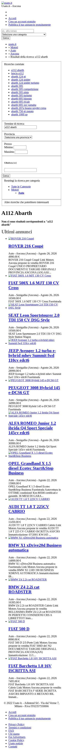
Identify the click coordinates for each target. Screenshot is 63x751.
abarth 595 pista (20, 92)
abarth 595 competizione (24, 89)
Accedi (12, 18)
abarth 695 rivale (20, 101)
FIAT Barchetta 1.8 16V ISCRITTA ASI (29, 668)
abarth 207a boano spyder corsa (28, 108)
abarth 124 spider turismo (25, 82)
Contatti (12, 746)
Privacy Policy (16, 724)
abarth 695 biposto (21, 98)
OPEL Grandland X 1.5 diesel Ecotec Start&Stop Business (30, 468)
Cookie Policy (16, 740)
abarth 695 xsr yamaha (23, 104)
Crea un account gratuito (22, 21)
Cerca (6, 38)
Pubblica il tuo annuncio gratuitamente (29, 24)
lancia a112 (17, 73)
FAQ (11, 730)
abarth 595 (17, 85)
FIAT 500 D (18, 629)
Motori (15, 189)
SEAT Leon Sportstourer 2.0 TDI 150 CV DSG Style (33, 317)
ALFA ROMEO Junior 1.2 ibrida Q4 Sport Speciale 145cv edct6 (32, 428)
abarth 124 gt (18, 76)
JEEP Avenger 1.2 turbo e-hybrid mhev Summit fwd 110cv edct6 (32, 355)
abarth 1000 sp (19, 114)
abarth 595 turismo (21, 95)
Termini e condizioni (19, 727)
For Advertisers (16, 737)
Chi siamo (14, 733)
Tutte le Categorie (21, 186)
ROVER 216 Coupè (25, 246)
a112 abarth (17, 70)
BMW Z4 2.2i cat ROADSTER (23, 589)
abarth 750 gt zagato (22, 111)
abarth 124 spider (20, 79)
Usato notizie (15, 743)
